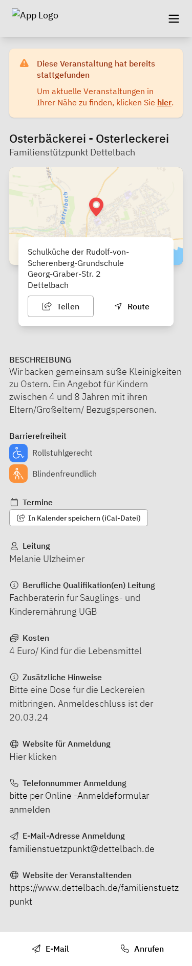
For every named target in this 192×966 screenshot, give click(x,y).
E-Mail (56, 948)
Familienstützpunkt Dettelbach (72, 152)
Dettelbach (48, 285)
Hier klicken (33, 756)
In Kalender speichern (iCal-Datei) (84, 518)
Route (137, 306)
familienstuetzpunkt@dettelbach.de (82, 849)
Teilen (67, 306)
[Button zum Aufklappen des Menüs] (173, 18)
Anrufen (148, 948)
